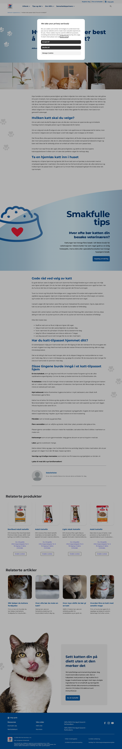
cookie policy (64, 37)
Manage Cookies (47, 53)
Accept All (45, 42)
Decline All (45, 47)
